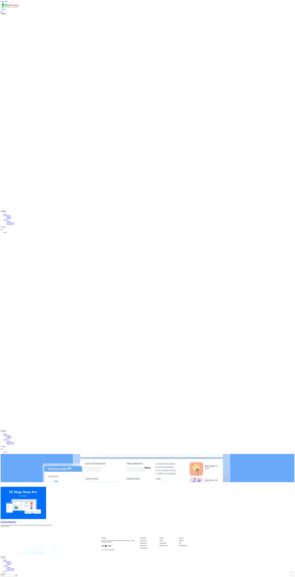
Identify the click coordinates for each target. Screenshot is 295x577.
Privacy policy (143, 545)
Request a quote (11, 222)
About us (181, 540)
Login (5, 232)
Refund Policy (143, 543)
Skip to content (4, 1)
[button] (2, 12)
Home (5, 214)
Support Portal (10, 224)
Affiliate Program (183, 545)
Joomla (8, 218)
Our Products (7, 215)
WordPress (9, 217)
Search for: (3, 574)
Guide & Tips (143, 540)
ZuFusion (112, 549)
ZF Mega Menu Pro (8, 522)
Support (6, 220)
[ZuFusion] (147, 209)
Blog (180, 543)
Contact (9, 221)
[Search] (16, 575)
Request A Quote (163, 545)
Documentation (144, 547)
